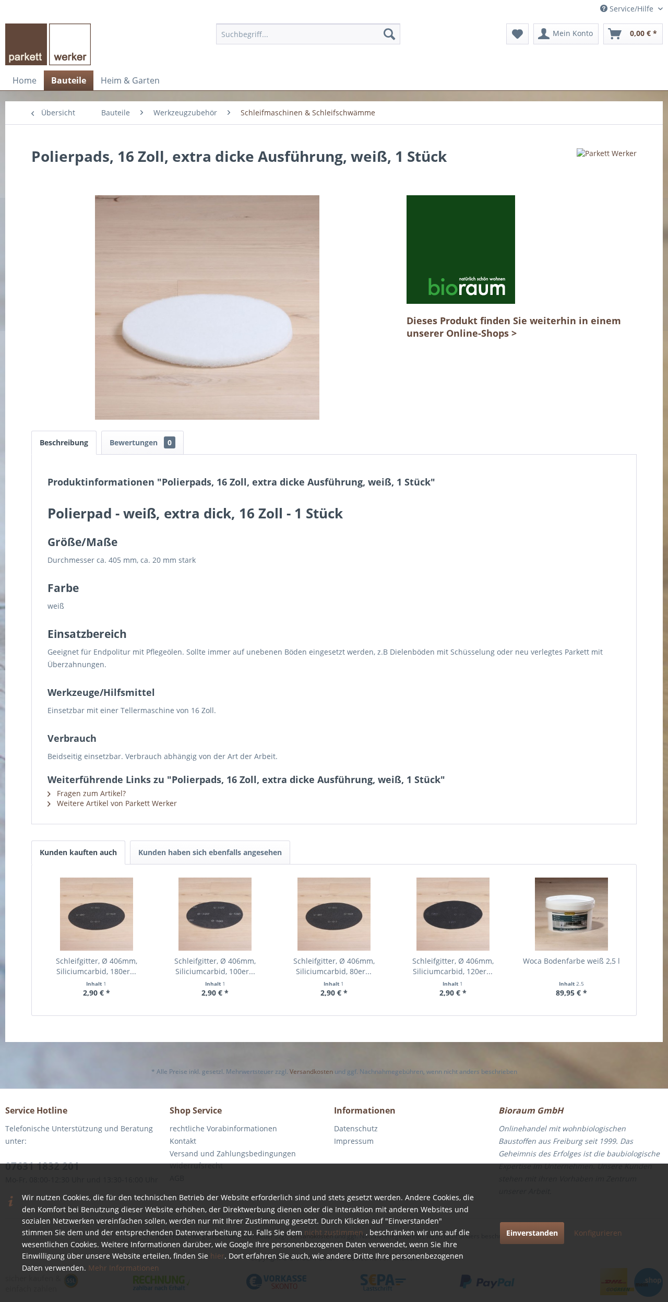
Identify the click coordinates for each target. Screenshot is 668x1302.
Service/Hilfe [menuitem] (631, 9)
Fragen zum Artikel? (90, 793)
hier (217, 1256)
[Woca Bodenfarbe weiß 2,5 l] (571, 914)
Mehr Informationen (123, 1268)
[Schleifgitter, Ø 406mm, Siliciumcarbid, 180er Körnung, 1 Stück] (96, 914)
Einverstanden (532, 1233)
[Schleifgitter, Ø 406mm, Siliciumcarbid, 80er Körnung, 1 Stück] (334, 914)
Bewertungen (141, 442)
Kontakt (183, 1141)
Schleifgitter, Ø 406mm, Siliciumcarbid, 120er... (453, 966)
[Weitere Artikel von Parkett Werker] (607, 166)
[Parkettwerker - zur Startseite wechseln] (48, 44)
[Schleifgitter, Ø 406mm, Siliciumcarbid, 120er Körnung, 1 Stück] (453, 914)
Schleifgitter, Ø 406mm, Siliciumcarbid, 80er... (334, 966)
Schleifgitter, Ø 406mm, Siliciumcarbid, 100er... (215, 966)
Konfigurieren (598, 1233)
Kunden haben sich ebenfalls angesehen (210, 852)
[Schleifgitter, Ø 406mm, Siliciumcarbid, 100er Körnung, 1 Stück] (215, 914)
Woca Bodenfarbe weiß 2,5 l (571, 961)
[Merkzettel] (517, 33)
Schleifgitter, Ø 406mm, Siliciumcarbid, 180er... (96, 966)
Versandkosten (311, 1071)
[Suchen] (389, 33)
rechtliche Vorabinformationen (223, 1128)
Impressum (354, 1141)
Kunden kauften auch (78, 852)
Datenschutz (356, 1128)
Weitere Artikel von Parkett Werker (116, 803)
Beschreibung (64, 442)
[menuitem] (308, 33)
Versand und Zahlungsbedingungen (233, 1153)
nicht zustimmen (333, 1232)
